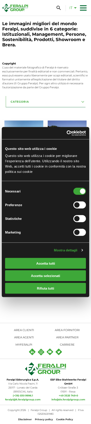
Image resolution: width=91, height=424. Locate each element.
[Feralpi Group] (15, 7)
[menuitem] (72, 8)
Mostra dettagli (66, 250)
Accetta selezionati (45, 276)
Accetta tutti (45, 263)
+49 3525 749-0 (68, 395)
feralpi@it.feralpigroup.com (23, 399)
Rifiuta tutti (45, 288)
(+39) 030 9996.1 (23, 395)
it (70, 8)
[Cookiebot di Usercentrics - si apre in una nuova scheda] (66, 133)
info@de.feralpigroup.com (68, 399)
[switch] (79, 204)
